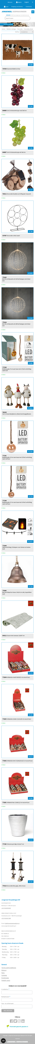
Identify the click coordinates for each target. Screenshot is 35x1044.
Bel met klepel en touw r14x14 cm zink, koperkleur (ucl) (17, 593)
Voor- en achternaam (7, 1003)
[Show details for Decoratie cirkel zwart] (17, 217)
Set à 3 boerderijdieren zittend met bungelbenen (16, 414)
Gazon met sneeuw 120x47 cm (15, 635)
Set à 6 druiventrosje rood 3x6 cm (17, 110)
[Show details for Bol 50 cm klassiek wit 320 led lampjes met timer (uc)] (17, 258)
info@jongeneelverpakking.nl (12, 923)
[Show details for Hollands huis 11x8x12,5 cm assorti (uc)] (17, 783)
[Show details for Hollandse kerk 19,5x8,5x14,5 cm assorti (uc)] (17, 742)
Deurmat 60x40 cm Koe (13, 69)
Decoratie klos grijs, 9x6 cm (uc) (16, 886)
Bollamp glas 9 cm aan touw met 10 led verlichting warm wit (16, 370)
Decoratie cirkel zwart (13, 235)
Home (3, 29)
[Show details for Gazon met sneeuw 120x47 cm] (17, 617)
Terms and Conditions (8, 968)
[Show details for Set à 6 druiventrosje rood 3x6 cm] (17, 92)
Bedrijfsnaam (5, 997)
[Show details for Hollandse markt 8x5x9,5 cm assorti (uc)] (17, 658)
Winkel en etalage (11, 29)
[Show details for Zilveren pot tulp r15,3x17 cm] (17, 825)
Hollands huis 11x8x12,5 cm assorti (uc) (18, 802)
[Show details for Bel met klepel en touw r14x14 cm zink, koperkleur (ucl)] (17, 572)
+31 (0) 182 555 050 (6, 908)
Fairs (3, 973)
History (3, 970)
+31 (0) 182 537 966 (6, 918)
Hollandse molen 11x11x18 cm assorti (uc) (19, 719)
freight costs (5, 980)
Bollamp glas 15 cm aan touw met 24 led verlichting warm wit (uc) (17, 503)
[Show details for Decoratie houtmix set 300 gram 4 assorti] (17, 175)
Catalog (4, 975)
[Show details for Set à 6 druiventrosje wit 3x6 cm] (17, 133)
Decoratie (19, 29)
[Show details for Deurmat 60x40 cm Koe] (17, 50)
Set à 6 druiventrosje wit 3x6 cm (16, 152)
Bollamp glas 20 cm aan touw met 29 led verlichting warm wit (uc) (17, 458)
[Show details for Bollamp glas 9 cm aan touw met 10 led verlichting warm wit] (17, 348)
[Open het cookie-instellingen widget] (3, 1040)
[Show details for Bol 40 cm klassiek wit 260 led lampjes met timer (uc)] (17, 303)
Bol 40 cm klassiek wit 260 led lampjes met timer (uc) (16, 324)
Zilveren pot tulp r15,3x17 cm (15, 844)
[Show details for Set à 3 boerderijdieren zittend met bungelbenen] (17, 393)
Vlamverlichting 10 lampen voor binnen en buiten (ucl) (16, 548)
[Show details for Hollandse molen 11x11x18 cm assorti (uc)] (17, 700)
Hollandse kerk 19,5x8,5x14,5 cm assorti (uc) (20, 761)
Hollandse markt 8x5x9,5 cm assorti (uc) (18, 677)
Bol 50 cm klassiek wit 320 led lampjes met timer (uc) (16, 280)
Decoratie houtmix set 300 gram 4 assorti (19, 194)
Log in (6, 6)
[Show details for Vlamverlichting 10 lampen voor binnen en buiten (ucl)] (17, 527)
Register (20, 2)
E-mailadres (5, 989)
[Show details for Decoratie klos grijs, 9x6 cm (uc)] (17, 867)
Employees (5, 978)
